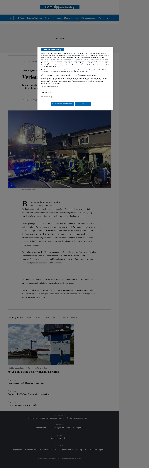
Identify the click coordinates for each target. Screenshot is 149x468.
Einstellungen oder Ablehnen (62, 104)
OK (83, 104)
